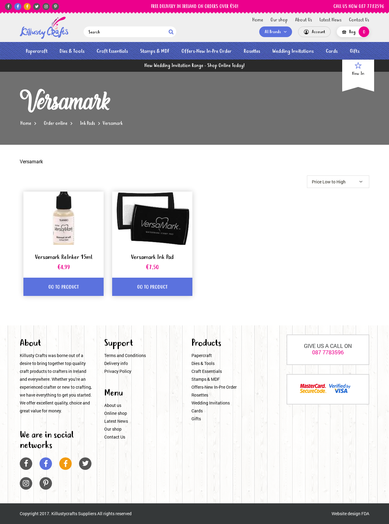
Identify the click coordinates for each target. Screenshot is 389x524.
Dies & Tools (72, 51)
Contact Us (359, 20)
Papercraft (36, 51)
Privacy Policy (117, 371)
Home (257, 20)
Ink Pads (87, 123)
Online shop (115, 413)
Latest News (330, 20)
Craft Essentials (112, 51)
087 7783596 (328, 352)
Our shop (279, 20)
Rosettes (252, 51)
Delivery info (116, 363)
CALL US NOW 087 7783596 (358, 6)
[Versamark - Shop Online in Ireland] (44, 28)
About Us (303, 20)
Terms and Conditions (125, 355)
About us (112, 405)
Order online (55, 123)
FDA (365, 513)
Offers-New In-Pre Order (206, 51)
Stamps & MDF (154, 51)
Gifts (355, 51)
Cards (332, 51)
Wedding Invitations (293, 51)
